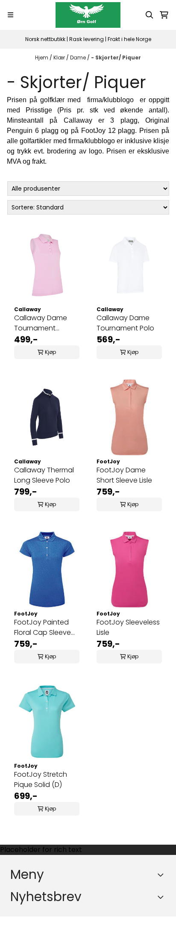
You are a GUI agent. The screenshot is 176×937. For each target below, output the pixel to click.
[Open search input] (149, 15)
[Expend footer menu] (162, 874)
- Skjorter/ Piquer (116, 57)
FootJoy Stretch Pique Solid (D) (40, 779)
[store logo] (88, 15)
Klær (59, 57)
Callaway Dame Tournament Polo (125, 323)
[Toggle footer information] (162, 896)
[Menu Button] (10, 14)
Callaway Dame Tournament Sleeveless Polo (40, 323)
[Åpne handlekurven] (164, 15)
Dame (78, 57)
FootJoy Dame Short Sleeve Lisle (124, 475)
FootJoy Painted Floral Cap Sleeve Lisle (42, 627)
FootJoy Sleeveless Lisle (128, 627)
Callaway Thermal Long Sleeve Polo (44, 475)
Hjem (42, 57)
